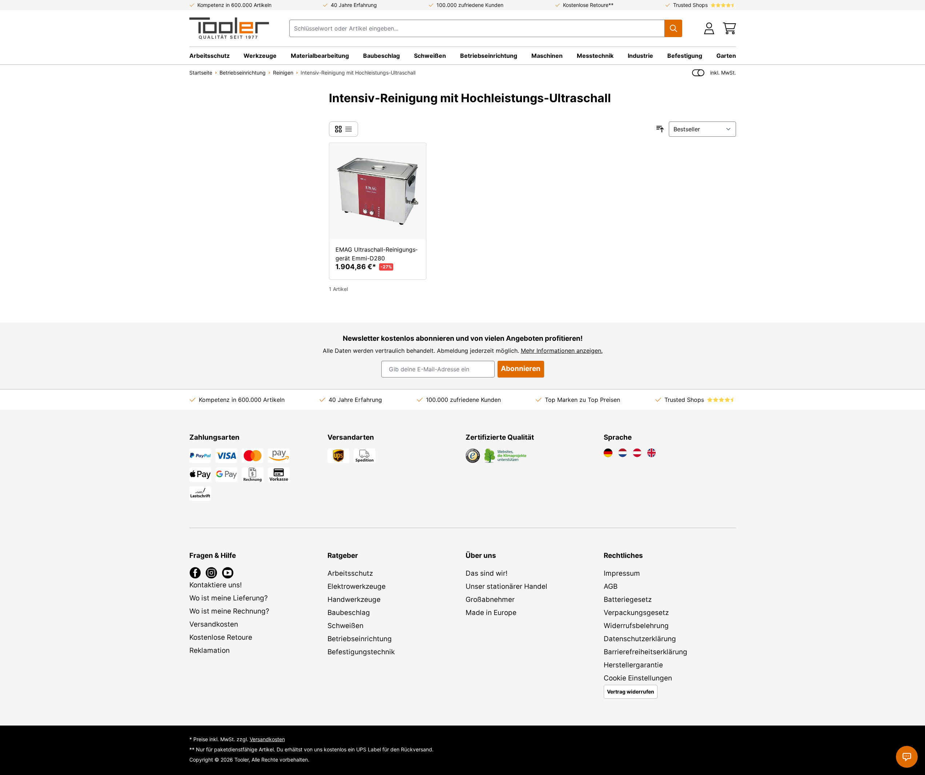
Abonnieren (520, 368)
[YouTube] (228, 573)
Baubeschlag (381, 55)
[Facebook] (195, 573)
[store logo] (229, 28)
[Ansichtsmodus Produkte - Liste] (338, 129)
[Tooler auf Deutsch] (608, 452)
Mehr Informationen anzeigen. (562, 350)
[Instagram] (211, 573)
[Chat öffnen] (907, 757)
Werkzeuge (260, 55)
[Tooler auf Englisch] (651, 452)
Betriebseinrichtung (488, 55)
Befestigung (684, 55)
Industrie (640, 55)
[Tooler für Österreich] (637, 452)
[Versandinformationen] (338, 455)
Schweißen (430, 55)
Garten (726, 55)
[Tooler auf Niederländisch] (622, 452)
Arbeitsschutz (209, 55)
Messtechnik (595, 55)
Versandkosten (267, 739)
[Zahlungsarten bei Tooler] (226, 455)
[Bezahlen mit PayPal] (200, 455)
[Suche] (673, 28)
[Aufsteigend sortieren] (660, 129)
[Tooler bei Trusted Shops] (473, 455)
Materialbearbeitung (320, 55)
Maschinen (547, 55)
